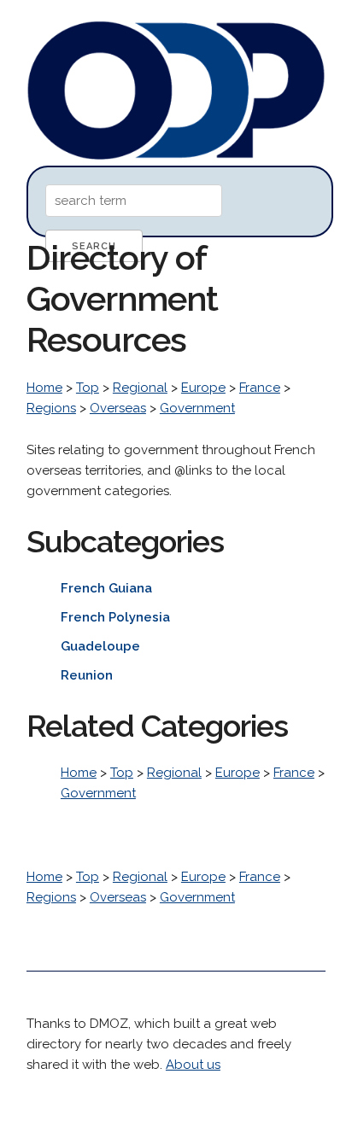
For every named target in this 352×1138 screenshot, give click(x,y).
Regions (51, 408)
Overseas (118, 408)
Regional (140, 387)
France (259, 387)
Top (87, 387)
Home (44, 387)
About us (193, 1064)
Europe (203, 387)
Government (197, 408)
